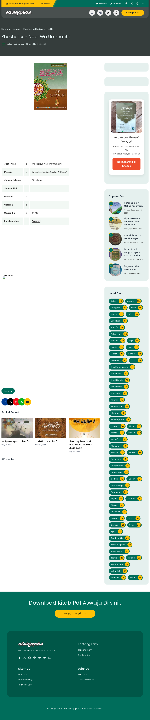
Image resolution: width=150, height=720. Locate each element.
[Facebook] (5, 401)
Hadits (117, 347)
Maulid (134, 432)
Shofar (116, 505)
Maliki (134, 426)
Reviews (117, 3)
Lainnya (16, 29)
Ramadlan (119, 492)
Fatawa (117, 340)
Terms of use (25, 684)
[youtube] (143, 3)
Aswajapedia (74, 708)
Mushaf (117, 452)
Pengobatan (119, 465)
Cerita (116, 314)
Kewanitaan (119, 406)
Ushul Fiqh (118, 571)
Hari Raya (118, 360)
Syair (116, 531)
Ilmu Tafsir (118, 393)
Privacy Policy (25, 679)
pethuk (117, 478)
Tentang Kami (85, 649)
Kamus (117, 399)
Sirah (133, 518)
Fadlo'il (117, 327)
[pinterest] (137, 3)
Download (36, 221)
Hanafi (117, 353)
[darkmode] (108, 13)
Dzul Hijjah (118, 320)
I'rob (136, 360)
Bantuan (82, 674)
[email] (27, 401)
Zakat (135, 577)
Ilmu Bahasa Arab (122, 367)
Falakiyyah (119, 334)
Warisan (117, 577)
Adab (116, 301)
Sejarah (134, 498)
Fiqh (134, 340)
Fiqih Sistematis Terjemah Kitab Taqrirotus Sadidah (132, 221)
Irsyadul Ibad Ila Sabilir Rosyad (133, 237)
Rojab (116, 498)
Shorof (117, 518)
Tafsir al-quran (121, 544)
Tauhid (134, 557)
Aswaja (134, 301)
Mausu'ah (118, 439)
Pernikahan (119, 472)
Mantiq (117, 432)
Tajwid (117, 557)
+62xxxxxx (45, 3)
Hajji (133, 347)
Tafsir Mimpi (119, 551)
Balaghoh (118, 307)
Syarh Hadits (120, 538)
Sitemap (22, 674)
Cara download (86, 679)
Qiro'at (134, 478)
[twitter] (131, 3)
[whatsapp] (21, 401)
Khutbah (117, 413)
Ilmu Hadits (119, 373)
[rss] (49, 657)
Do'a (133, 314)
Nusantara (118, 459)
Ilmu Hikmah (119, 380)
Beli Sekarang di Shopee (126, 164)
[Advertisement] (50, 252)
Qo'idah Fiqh (120, 485)
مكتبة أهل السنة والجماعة (75, 613)
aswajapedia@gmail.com (22, 3)
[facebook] (126, 3)
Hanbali (134, 353)
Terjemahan (119, 564)
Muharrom (118, 446)
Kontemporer (120, 419)
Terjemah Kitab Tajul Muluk (132, 268)
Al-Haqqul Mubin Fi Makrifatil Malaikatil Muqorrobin (80, 445)
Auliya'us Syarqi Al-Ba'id (15, 441)
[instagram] (29, 657)
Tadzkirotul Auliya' (46, 441)
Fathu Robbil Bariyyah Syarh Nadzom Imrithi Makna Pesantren (133, 252)
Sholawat (118, 511)
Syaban (117, 525)
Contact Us (84, 655)
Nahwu (135, 452)
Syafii (135, 525)
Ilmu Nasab (119, 386)
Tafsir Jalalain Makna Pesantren (133, 204)
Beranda (5, 29)
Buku (136, 307)
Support (103, 3)
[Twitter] (10, 401)
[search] (116, 13)
